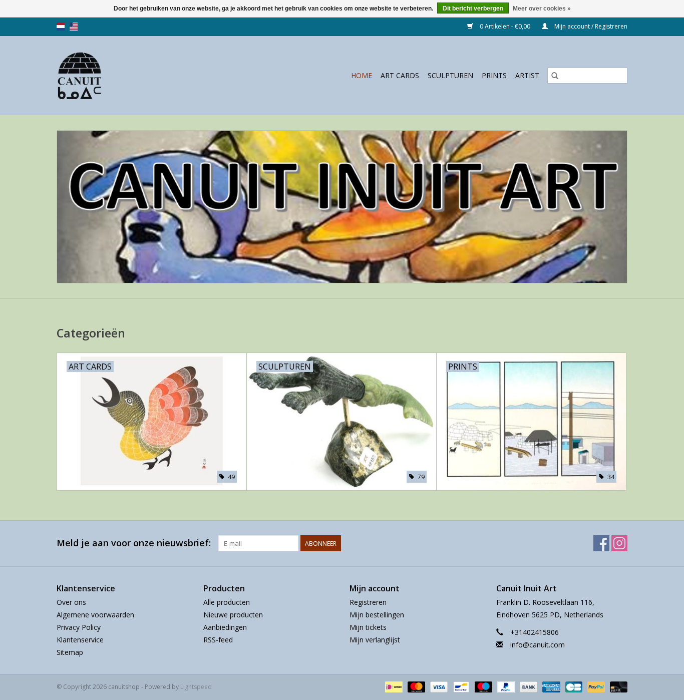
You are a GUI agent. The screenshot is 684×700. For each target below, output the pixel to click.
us (74, 27)
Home (361, 75)
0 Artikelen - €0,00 (505, 26)
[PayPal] (505, 686)
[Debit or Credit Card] (616, 686)
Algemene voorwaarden (95, 614)
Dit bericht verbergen (473, 8)
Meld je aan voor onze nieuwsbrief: (134, 543)
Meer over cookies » (542, 8)
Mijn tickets (368, 627)
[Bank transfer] (527, 686)
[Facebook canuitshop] (601, 543)
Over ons (71, 602)
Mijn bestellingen (377, 614)
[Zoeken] (554, 76)
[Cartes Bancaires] (573, 686)
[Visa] (438, 686)
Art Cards (400, 75)
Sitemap (70, 652)
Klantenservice (80, 639)
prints (494, 75)
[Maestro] (482, 686)
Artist (527, 75)
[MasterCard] (415, 686)
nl (61, 27)
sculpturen (450, 75)
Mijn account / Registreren (590, 26)
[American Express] (550, 686)
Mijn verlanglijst (375, 639)
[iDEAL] (393, 686)
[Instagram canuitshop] (619, 543)
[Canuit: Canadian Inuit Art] (96, 75)
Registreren (368, 602)
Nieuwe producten (233, 614)
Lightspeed (196, 686)
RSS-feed (218, 639)
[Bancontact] (460, 686)
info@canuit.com (537, 644)
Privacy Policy (79, 627)
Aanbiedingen (225, 627)
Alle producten (226, 602)
